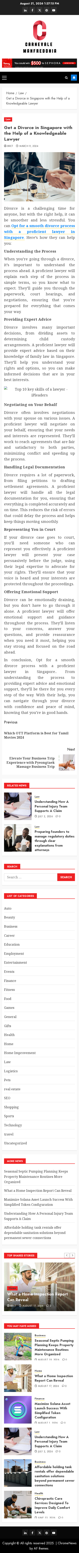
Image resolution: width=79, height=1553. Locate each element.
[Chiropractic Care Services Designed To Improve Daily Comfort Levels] (18, 1504)
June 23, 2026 (47, 1518)
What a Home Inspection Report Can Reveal (38, 1190)
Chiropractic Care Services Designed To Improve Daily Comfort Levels (52, 1505)
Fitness (9, 989)
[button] (4, 77)
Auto (7, 908)
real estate (12, 1089)
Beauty (9, 917)
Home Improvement (20, 1053)
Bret (10, 146)
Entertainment (15, 962)
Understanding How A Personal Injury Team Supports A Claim (52, 806)
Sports (9, 1116)
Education (12, 944)
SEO (7, 1098)
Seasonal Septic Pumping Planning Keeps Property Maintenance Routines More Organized (36, 1176)
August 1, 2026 (48, 1423)
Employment (14, 953)
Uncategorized (15, 1143)
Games (9, 1007)
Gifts (7, 1026)
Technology (13, 1125)
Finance (10, 980)
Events (9, 971)
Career (9, 935)
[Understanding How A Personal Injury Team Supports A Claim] (18, 806)
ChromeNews (67, 1543)
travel (8, 1134)
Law (8, 119)
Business (10, 926)
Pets (7, 1080)
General (10, 1017)
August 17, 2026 (32, 1306)
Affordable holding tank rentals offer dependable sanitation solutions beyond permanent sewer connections (35, 1232)
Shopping (11, 1107)
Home (8, 1044)
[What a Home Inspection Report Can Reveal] (18, 1378)
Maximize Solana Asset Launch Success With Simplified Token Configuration (38, 1202)
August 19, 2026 (48, 1360)
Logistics (11, 1071)
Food (7, 999)
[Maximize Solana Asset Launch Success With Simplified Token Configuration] (18, 1410)
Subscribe (74, 78)
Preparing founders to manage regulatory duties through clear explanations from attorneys (55, 840)
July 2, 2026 (45, 816)
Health (9, 1035)
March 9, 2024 (28, 146)
